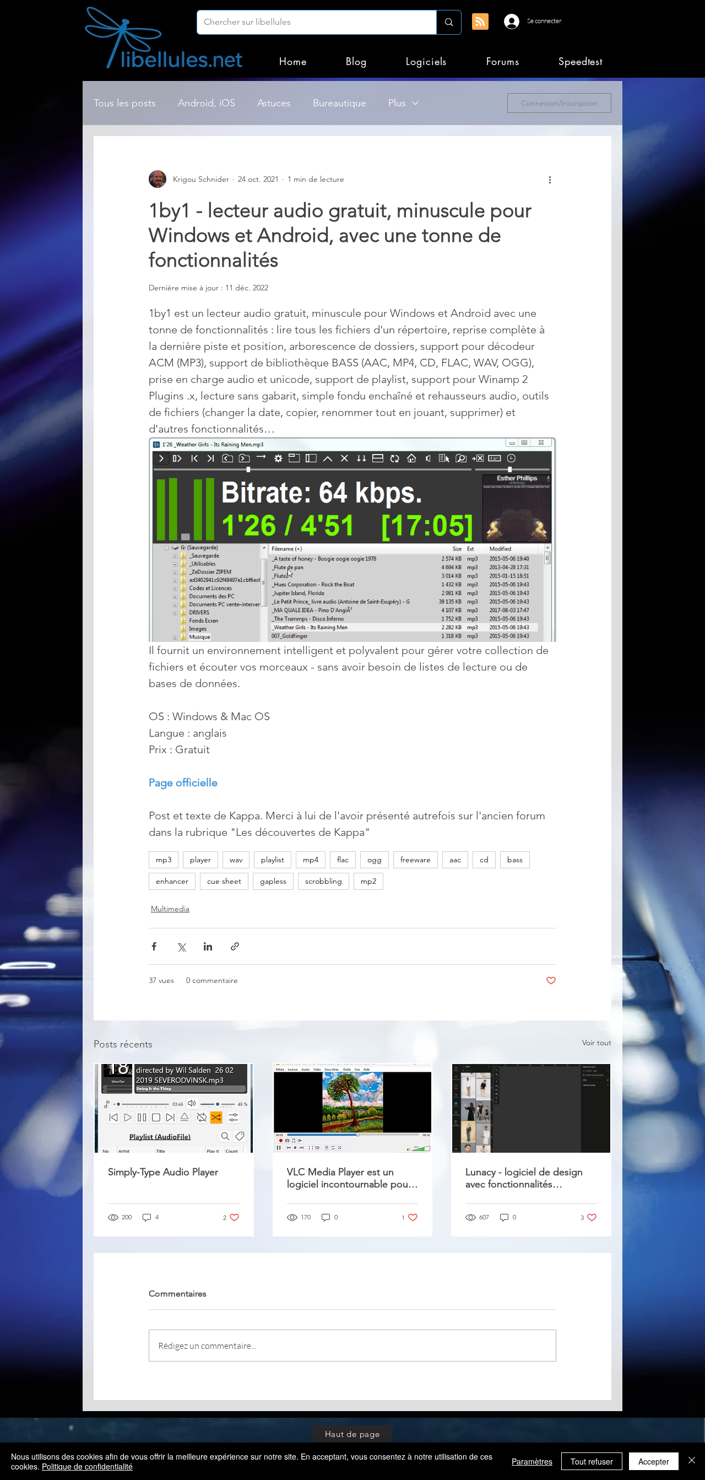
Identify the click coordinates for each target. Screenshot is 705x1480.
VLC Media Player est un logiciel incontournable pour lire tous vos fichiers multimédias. (349, 1178)
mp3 (163, 860)
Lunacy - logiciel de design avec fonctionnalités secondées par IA (524, 1178)
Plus (397, 103)
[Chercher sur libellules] (448, 22)
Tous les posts (125, 103)
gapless (273, 881)
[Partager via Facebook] (154, 946)
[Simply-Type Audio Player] (174, 1108)
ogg (374, 860)
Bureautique (339, 103)
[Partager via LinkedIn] (208, 946)
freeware (415, 860)
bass (515, 860)
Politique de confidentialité (87, 1466)
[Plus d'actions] (549, 179)
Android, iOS (206, 103)
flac (343, 860)
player (200, 860)
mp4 (310, 860)
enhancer (172, 881)
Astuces (274, 103)
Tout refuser (592, 1461)
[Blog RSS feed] (480, 22)
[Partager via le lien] (235, 946)
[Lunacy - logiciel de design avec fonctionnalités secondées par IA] (531, 1108)
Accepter (653, 1461)
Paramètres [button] (532, 1461)
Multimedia (170, 909)
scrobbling (323, 881)
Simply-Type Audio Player (163, 1172)
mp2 (368, 881)
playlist (272, 860)
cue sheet (224, 881)
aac (455, 860)
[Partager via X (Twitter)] (181, 946)
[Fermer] (691, 1461)
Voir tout (596, 1042)
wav (236, 860)
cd (484, 860)
